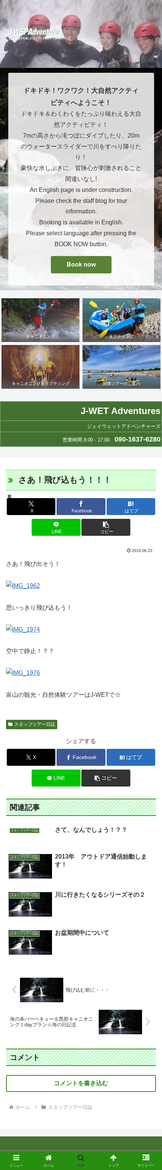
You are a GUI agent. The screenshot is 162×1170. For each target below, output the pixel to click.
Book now (81, 264)
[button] (105, 527)
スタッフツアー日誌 (34, 724)
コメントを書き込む (81, 1083)
